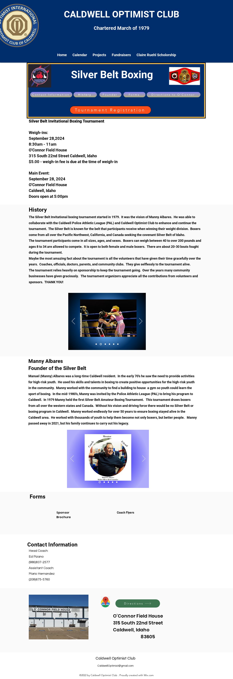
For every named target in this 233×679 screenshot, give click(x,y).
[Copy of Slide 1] (100, 344)
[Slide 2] (108, 482)
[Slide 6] (118, 344)
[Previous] (73, 321)
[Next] (140, 321)
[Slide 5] (113, 344)
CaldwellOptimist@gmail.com (115, 665)
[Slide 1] (96, 344)
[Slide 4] (109, 344)
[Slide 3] (105, 344)
